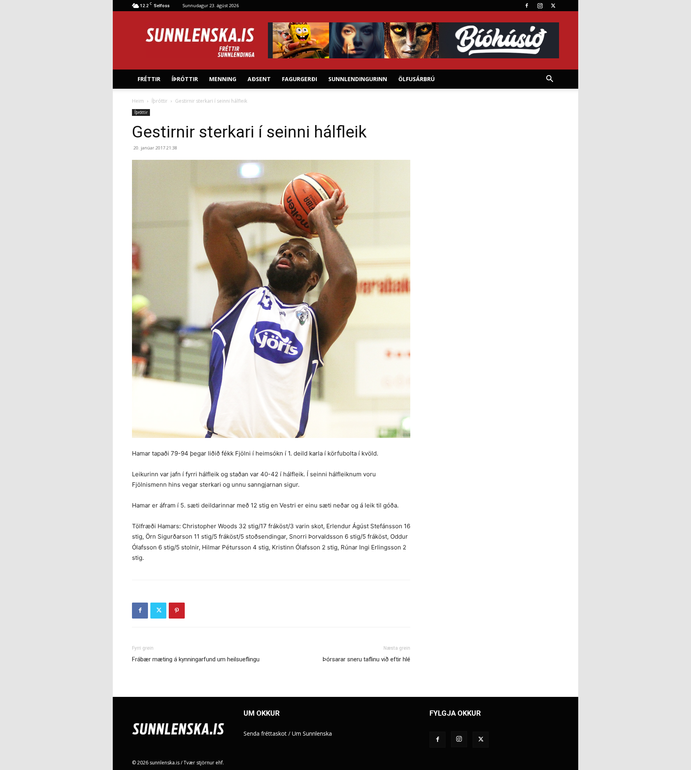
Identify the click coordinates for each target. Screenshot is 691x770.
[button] (549, 80)
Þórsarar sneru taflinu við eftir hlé (366, 659)
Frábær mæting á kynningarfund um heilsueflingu (196, 659)
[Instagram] (540, 5)
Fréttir (149, 79)
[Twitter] (553, 5)
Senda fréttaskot (265, 733)
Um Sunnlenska (312, 733)
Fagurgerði (299, 79)
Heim (138, 100)
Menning (222, 79)
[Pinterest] (177, 611)
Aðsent (259, 79)
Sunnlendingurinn (357, 79)
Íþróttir (185, 79)
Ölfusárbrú (416, 79)
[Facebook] (527, 5)
